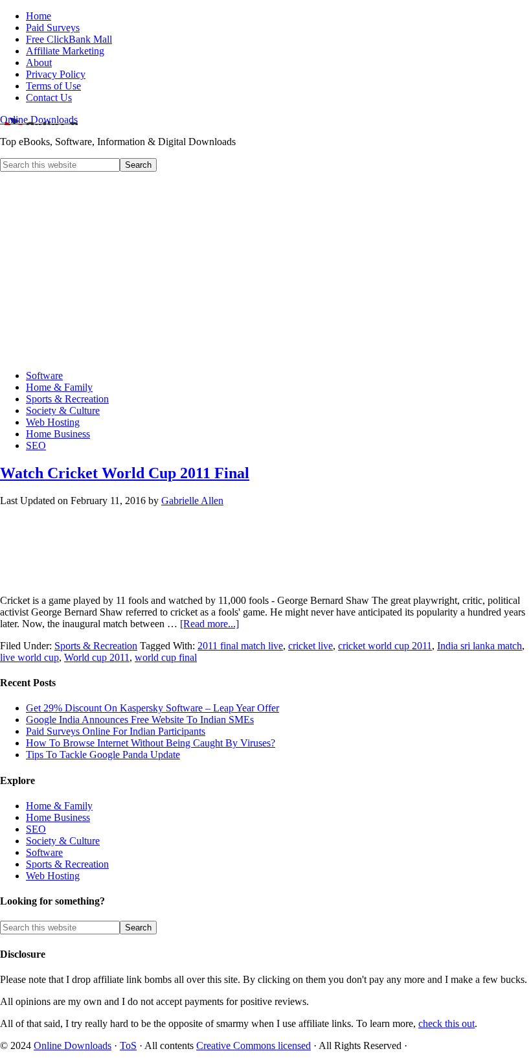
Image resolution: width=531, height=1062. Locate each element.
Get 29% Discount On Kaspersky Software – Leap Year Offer (152, 707)
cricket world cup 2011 (385, 645)
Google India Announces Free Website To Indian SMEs (140, 719)
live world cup (29, 657)
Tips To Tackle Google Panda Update (103, 754)
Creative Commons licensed (253, 1045)
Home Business (58, 817)
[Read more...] (209, 623)
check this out (446, 1023)
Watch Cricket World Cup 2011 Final (124, 473)
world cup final (166, 657)
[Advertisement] (265, 269)
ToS (128, 1045)
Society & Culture (63, 840)
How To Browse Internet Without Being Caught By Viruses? (150, 742)
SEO (36, 829)
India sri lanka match (479, 645)
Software (44, 852)
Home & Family (59, 805)
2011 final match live (240, 645)
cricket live (310, 645)
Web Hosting (53, 875)
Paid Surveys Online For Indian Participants (115, 731)
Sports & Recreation (95, 645)
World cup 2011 (97, 657)
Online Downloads (39, 119)
